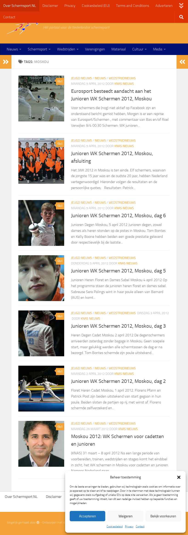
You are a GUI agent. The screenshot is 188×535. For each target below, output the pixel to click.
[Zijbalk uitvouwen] (5, 62)
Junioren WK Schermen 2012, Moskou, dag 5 (118, 271)
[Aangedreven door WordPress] (37, 522)
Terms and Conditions (132, 5)
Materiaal (118, 49)
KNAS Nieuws (124, 84)
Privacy (129, 526)
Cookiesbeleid (115, 526)
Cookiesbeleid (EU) (96, 5)
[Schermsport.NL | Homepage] (23, 27)
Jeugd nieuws (81, 78)
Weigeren (126, 516)
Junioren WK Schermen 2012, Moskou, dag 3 (118, 326)
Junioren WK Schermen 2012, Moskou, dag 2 (118, 381)
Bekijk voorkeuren (163, 516)
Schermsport (37, 49)
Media (157, 49)
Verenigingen (95, 49)
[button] (179, 477)
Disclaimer (50, 5)
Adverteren (164, 5)
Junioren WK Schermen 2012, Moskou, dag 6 (118, 216)
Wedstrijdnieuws (122, 78)
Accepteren (87, 516)
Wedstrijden (66, 49)
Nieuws (12, 49)
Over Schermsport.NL (19, 5)
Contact (140, 526)
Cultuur (137, 49)
